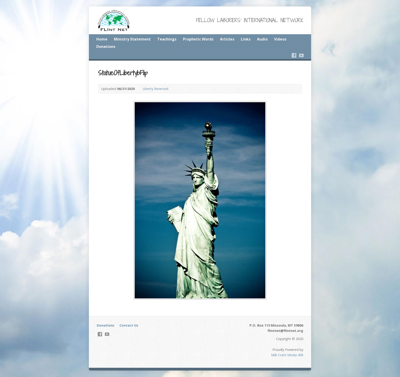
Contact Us (128, 325)
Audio (262, 39)
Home (101, 39)
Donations (105, 46)
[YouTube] (301, 55)
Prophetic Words (198, 39)
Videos (280, 39)
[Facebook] (294, 55)
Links (245, 39)
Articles (227, 39)
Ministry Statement (132, 39)
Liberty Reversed (155, 89)
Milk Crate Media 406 (287, 355)
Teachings (166, 39)
